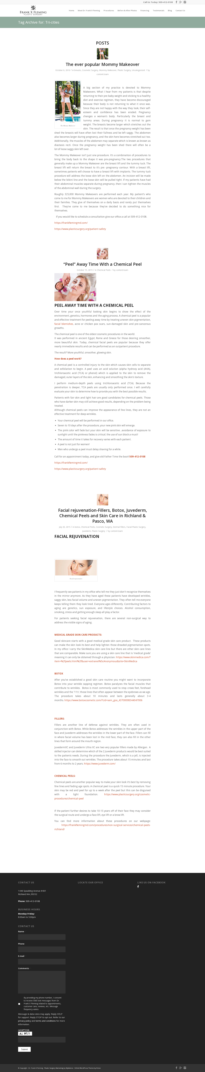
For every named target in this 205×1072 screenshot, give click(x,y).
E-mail (22, 956)
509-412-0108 (166, 2)
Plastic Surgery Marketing (53, 1068)
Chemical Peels (104, 270)
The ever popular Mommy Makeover (102, 64)
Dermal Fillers (119, 527)
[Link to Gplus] (181, 2)
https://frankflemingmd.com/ (71, 222)
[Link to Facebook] (176, 2)
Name (22, 931)
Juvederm (86, 531)
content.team (103, 74)
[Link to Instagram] (185, 2)
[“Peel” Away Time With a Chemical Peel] (102, 253)
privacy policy (24, 1020)
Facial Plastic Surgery (135, 527)
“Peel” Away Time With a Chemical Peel (102, 264)
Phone (21, 944)
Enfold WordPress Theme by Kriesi (88, 1068)
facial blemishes (63, 323)
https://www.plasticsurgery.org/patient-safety (80, 229)
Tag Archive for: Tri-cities (38, 22)
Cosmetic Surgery (90, 70)
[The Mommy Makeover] (102, 53)
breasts (77, 70)
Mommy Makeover (107, 70)
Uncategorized (138, 70)
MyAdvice (69, 1068)
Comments (24, 968)
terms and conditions (46, 1020)
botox (77, 527)
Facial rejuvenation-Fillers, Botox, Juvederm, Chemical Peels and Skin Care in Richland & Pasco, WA (102, 515)
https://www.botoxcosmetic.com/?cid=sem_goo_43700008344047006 (103, 700)
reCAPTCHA (23, 1030)
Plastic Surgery (124, 70)
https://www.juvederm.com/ (99, 763)
